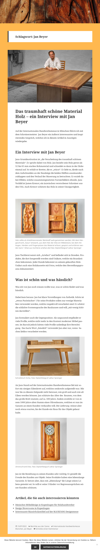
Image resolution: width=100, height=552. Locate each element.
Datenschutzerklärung (54, 547)
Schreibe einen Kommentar (47, 529)
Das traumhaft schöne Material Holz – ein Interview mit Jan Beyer (48, 116)
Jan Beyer (28, 529)
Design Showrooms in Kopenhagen (32, 508)
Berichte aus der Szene (39, 526)
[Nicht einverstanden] (97, 544)
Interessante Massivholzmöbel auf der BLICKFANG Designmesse (46, 511)
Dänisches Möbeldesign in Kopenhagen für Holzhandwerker (45, 504)
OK (35, 547)
